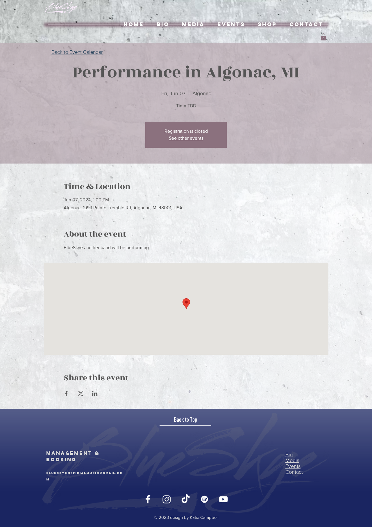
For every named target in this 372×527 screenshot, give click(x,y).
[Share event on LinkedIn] (95, 393)
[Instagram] (166, 499)
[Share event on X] (80, 393)
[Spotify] (204, 499)
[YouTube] (223, 499)
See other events (186, 138)
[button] (323, 36)
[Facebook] (147, 499)
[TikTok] (185, 499)
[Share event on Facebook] (66, 393)
